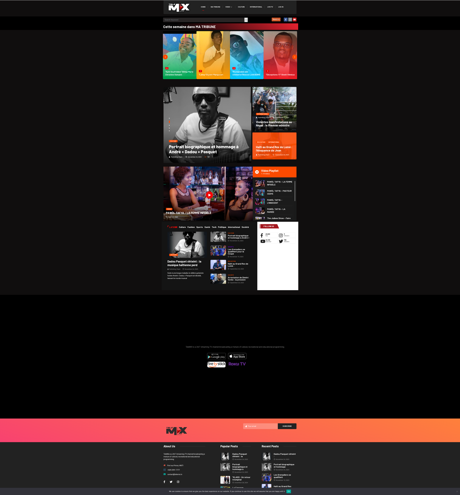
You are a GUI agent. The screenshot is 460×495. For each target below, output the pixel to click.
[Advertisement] (277, 267)
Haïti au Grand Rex (282, 486)
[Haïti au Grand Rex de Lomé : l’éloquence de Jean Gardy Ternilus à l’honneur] (218, 265)
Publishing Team (176, 157)
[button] (276, 19)
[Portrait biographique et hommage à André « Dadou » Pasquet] (218, 237)
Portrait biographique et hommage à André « (238, 236)
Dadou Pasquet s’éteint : (285, 455)
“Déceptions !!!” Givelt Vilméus (280, 74)
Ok (289, 491)
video (169, 209)
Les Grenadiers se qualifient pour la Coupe (236, 251)
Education (261, 142)
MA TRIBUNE (215, 7)
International (256, 7)
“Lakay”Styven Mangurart (211, 74)
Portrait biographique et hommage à (239, 466)
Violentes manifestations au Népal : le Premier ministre (274, 123)
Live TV (270, 7)
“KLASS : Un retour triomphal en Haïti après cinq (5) (204, 149)
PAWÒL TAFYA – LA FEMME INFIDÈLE (188, 213)
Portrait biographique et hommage (284, 465)
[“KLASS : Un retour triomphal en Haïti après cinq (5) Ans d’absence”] (225, 480)
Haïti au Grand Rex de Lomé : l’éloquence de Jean (274, 148)
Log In (280, 7)
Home (203, 7)
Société (231, 275)
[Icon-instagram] (290, 19)
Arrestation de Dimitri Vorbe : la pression (238, 278)
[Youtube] (294, 19)
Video (227, 7)
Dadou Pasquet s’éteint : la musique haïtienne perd (184, 263)
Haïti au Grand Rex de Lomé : (238, 264)
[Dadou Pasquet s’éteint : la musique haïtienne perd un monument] (187, 245)
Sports (231, 247)
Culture (241, 7)
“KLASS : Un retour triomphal (241, 478)
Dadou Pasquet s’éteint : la (239, 455)
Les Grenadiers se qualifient (282, 475)
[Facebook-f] (286, 19)
